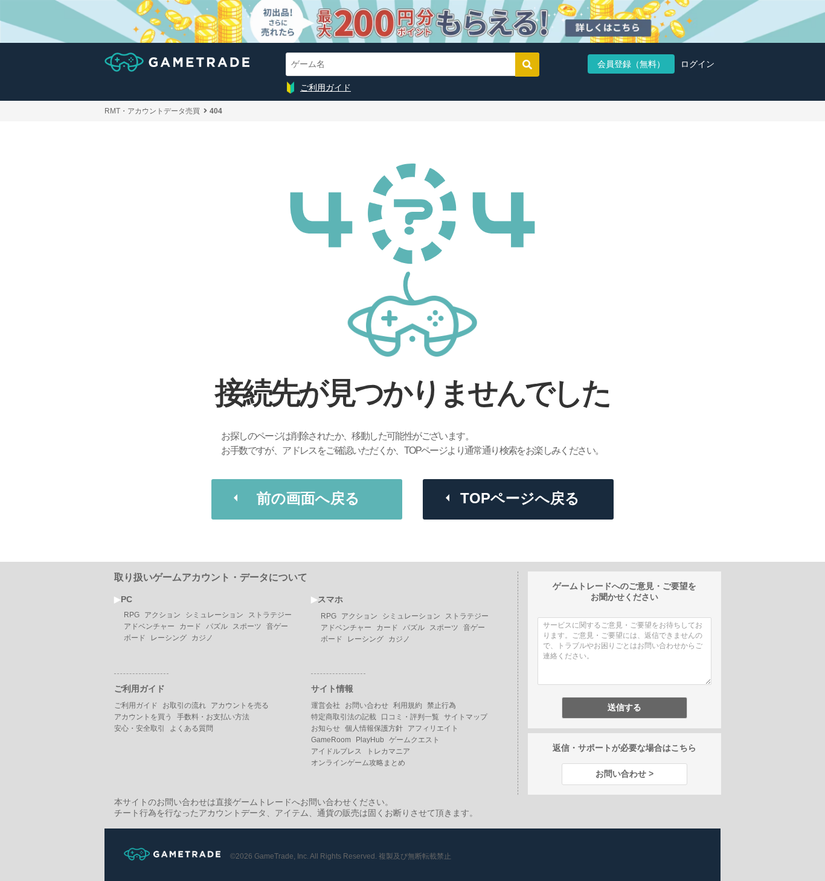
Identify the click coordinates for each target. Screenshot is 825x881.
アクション (162, 615)
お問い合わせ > (624, 773)
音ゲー (277, 626)
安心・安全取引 (139, 728)
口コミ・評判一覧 (410, 717)
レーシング (168, 638)
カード (190, 626)
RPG (132, 615)
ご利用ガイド (325, 87)
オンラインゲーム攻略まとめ (358, 763)
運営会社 (325, 705)
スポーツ (247, 626)
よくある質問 (191, 728)
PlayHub (370, 740)
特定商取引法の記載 (343, 717)
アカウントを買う (143, 717)
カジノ (202, 638)
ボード (135, 638)
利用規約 (407, 705)
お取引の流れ (184, 705)
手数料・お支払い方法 (213, 717)
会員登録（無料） (631, 64)
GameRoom (331, 740)
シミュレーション (214, 615)
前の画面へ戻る (308, 498)
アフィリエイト (433, 728)
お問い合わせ (366, 705)
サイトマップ (465, 717)
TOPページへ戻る (520, 498)
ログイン (697, 64)
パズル (217, 626)
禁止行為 (441, 705)
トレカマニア (388, 751)
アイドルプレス (336, 751)
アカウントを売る (240, 705)
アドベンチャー (149, 626)
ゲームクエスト (414, 740)
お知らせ (325, 728)
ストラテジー (270, 615)
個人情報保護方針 (374, 728)
